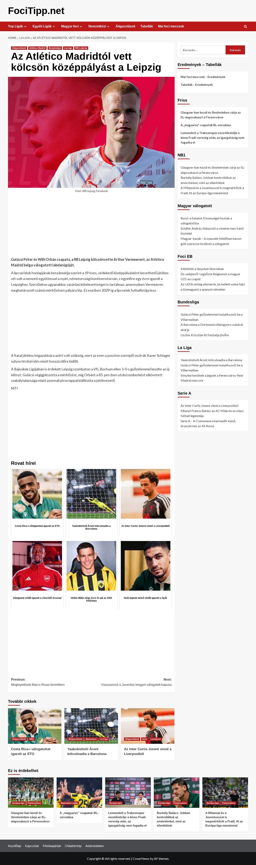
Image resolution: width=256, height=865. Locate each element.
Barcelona (91, 739)
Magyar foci (70, 26)
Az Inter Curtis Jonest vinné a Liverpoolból (209, 405)
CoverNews (141, 858)
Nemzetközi (97, 26)
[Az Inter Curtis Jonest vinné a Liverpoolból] (147, 726)
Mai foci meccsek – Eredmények (203, 77)
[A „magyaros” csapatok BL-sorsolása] (79, 792)
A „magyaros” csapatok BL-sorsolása (206, 125)
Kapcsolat (32, 846)
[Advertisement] (91, 227)
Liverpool (156, 739)
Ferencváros (34, 803)
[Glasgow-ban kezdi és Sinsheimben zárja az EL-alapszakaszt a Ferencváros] (31, 792)
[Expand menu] (25, 26)
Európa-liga (18, 803)
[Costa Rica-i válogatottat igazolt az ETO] (34, 726)
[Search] (245, 26)
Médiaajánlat (52, 846)
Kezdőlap (14, 846)
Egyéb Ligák (42, 26)
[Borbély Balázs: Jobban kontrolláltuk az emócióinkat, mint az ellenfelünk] (176, 792)
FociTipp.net (36, 10)
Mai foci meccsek (171, 26)
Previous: (38, 682)
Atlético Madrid (37, 48)
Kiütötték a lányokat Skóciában (202, 269)
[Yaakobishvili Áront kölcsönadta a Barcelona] (91, 726)
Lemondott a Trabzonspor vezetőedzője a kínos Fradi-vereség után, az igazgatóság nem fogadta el (212, 137)
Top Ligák (15, 26)
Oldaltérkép (73, 846)
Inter (144, 739)
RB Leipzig (81, 48)
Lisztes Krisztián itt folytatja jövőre (205, 335)
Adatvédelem (94, 846)
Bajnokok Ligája (69, 803)
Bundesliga (55, 48)
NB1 (31, 739)
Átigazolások (125, 26)
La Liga (68, 48)
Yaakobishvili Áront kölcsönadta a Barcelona (211, 360)
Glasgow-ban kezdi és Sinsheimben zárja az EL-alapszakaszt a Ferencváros (211, 115)
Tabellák (146, 26)
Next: (136, 682)
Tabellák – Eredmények (197, 84)
